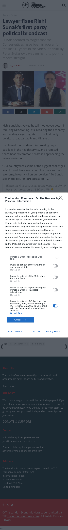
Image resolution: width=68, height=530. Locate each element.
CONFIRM (20, 320)
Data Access (34, 331)
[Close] (61, 199)
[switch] (55, 265)
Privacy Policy (53, 331)
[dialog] (34, 265)
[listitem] (34, 258)
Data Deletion (15, 331)
